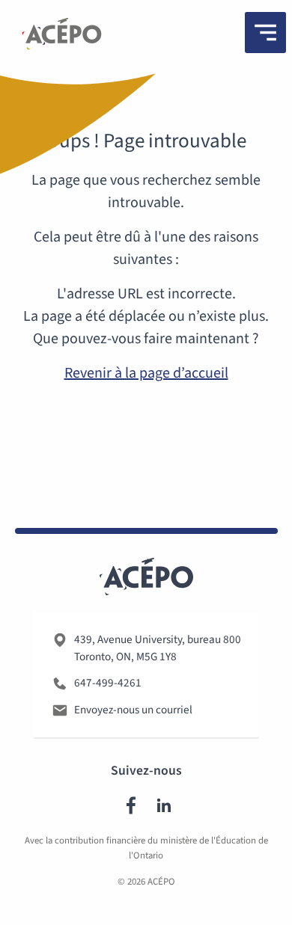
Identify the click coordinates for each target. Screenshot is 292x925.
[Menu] (265, 32)
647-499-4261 (108, 682)
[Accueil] (62, 37)
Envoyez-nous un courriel (133, 709)
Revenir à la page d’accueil (146, 373)
